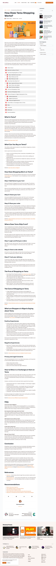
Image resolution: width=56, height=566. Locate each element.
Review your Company (49, 2)
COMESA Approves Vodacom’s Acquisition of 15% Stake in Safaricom (48, 31)
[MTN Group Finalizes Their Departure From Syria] (41, 22)
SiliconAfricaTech (21, 466)
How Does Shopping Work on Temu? (14, 72)
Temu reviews (12, 317)
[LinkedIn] (32, 496)
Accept (4, 562)
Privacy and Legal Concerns (14, 100)
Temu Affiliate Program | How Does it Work (15, 488)
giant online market (8, 130)
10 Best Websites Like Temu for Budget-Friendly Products (19, 353)
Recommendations (11, 112)
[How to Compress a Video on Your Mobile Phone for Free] (30, 547)
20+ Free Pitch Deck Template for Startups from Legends (48, 547)
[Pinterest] (24, 496)
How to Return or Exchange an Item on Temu (16, 102)
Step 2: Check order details (14, 85)
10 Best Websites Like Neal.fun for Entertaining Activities (10, 547)
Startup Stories (24, 2)
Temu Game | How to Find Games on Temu (27, 537)
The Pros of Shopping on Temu (13, 89)
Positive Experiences (13, 96)
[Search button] (52, 11)
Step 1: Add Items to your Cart (15, 74)
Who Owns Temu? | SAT (13, 140)
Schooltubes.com (10, 479)
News (28, 2)
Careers (29, 561)
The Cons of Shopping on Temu (13, 91)
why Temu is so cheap (26, 274)
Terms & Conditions (31, 558)
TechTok (18, 2)
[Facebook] (8, 496)
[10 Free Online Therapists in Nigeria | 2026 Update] (45, 531)
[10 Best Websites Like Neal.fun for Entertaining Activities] (4, 547)
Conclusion (9, 107)
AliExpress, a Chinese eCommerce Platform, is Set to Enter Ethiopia (20, 492)
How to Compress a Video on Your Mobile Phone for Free (35, 547)
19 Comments (29, 538)
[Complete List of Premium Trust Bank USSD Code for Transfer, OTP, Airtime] (41, 16)
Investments (33, 2)
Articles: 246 (20, 506)
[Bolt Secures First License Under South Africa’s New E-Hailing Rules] (41, 26)
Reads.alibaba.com (10, 477)
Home (15, 2)
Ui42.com (8, 475)
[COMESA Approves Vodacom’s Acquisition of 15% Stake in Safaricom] (41, 31)
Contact (29, 559)
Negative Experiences (13, 98)
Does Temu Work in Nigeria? (14, 167)
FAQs (8, 105)
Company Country (43, 52)
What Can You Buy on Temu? (13, 70)
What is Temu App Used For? (12, 487)
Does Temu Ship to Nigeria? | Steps (14, 489)
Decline (9, 562)
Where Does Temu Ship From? (13, 81)
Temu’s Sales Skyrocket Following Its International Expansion (19, 491)
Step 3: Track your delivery (14, 87)
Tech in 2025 (39, 2)
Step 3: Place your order (13, 78)
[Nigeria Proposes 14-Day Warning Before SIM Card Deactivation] (41, 37)
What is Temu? (10, 67)
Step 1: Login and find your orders (15, 83)
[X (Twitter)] (16, 496)
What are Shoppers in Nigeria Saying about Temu (17, 94)
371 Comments (10, 539)
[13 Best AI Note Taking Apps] (17, 547)
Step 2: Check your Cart (13, 76)
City (40, 48)
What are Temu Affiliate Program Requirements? (18, 397)
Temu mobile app (8, 175)
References (9, 109)
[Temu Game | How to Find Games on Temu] (28, 531)
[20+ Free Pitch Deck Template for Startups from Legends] (43, 547)
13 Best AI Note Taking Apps (23, 547)
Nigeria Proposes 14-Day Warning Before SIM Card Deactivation (48, 37)
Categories (41, 43)
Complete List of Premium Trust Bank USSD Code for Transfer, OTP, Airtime (48, 16)
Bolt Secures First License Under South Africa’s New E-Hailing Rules (48, 26)
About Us (29, 556)
